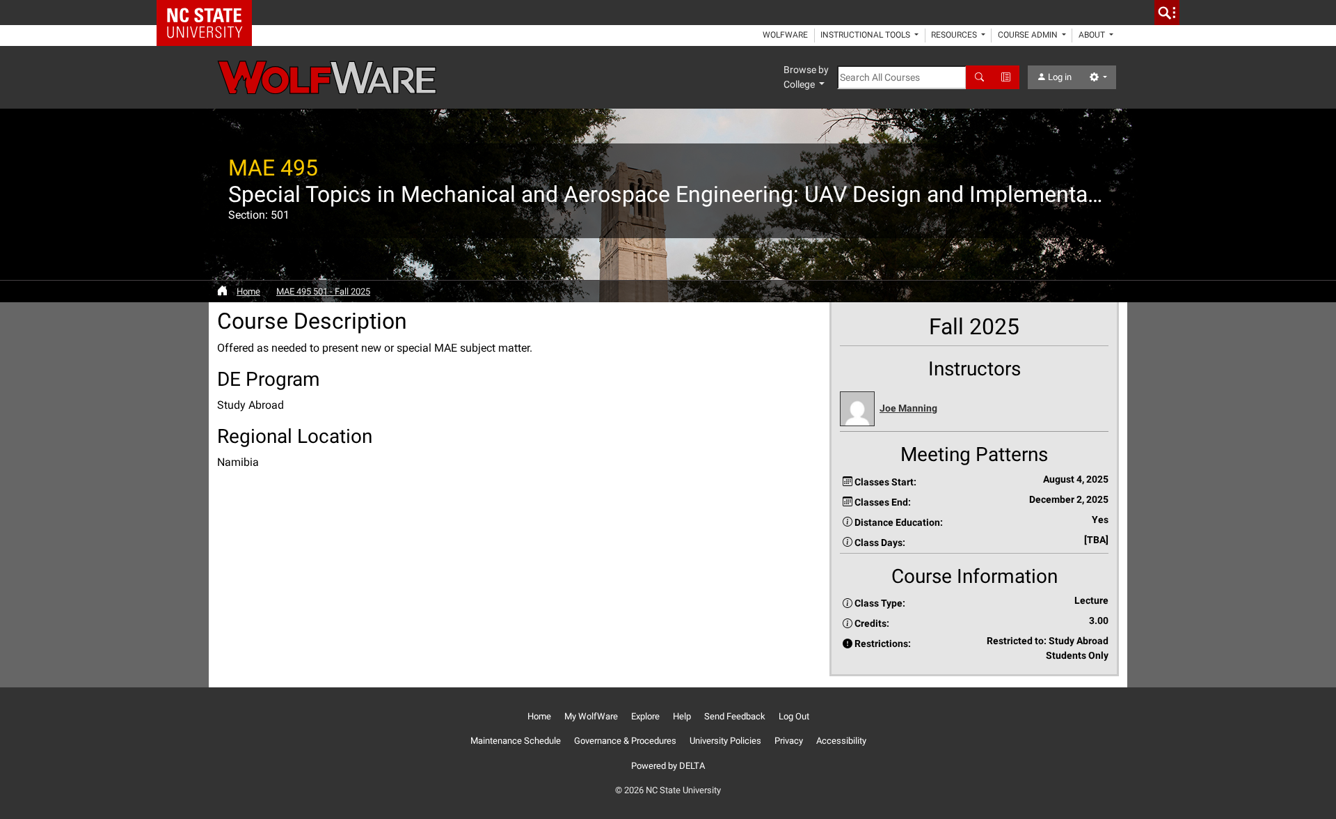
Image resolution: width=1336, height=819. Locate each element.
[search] (1166, 12)
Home (248, 291)
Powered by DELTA (668, 765)
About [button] (1093, 35)
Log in (1059, 77)
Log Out (794, 716)
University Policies (725, 740)
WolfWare (785, 35)
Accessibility (841, 740)
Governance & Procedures (625, 740)
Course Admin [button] (1029, 35)
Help (682, 716)
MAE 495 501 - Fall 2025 (323, 291)
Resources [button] (955, 35)
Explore (645, 716)
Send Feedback (734, 716)
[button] (974, 409)
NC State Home (209, 12)
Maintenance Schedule (515, 740)
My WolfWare (591, 716)
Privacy (788, 740)
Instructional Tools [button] (866, 35)
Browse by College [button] (806, 77)
